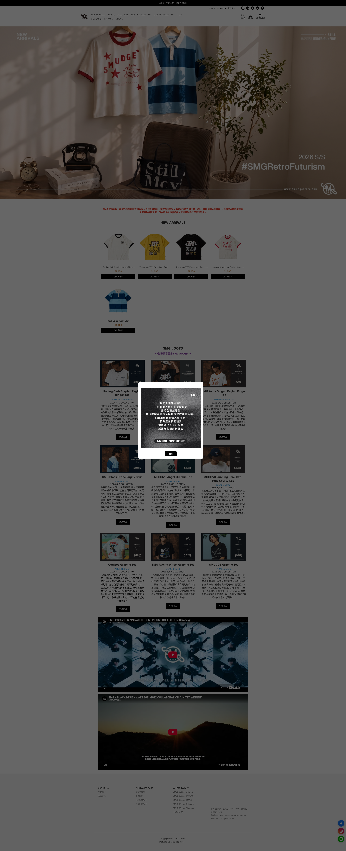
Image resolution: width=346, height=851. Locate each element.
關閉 (171, 454)
